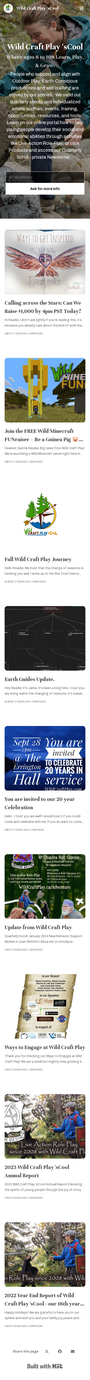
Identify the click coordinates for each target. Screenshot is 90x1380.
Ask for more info (45, 189)
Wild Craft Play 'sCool (37, 8)
